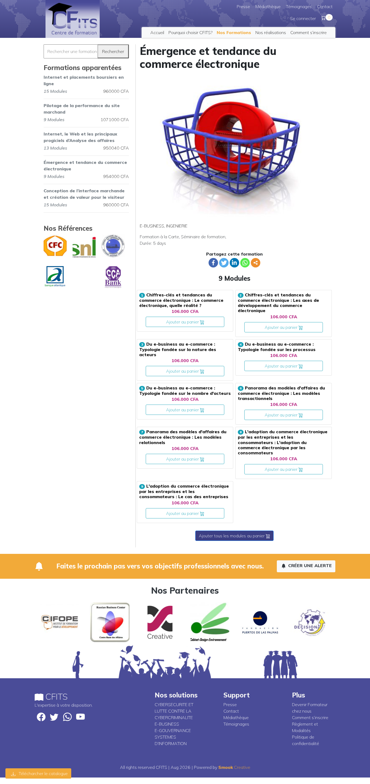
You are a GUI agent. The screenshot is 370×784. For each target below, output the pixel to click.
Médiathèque (268, 6)
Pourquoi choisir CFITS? (190, 32)
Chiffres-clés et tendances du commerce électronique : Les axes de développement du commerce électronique (278, 302)
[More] (255, 262)
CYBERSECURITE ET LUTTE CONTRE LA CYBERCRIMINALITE (174, 711)
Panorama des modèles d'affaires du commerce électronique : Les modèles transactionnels (281, 393)
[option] (59, 622)
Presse (243, 6)
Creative (234, 767)
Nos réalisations (270, 32)
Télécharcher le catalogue (43, 773)
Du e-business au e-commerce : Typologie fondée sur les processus (277, 346)
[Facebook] (213, 262)
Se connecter (303, 18)
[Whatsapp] (245, 262)
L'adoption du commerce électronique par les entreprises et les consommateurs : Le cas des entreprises (184, 491)
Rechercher (113, 51)
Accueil (157, 32)
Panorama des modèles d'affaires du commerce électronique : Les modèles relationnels (182, 437)
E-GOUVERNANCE (173, 730)
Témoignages (299, 6)
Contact (325, 6)
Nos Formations (234, 32)
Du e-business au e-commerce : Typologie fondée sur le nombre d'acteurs (185, 390)
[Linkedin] (234, 262)
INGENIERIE (176, 226)
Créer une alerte (309, 565)
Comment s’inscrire (308, 32)
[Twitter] (224, 262)
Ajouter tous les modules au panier (232, 535)
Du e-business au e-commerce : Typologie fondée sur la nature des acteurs (177, 349)
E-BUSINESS (152, 226)
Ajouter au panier (183, 322)
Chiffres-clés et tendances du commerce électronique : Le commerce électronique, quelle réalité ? (181, 300)
